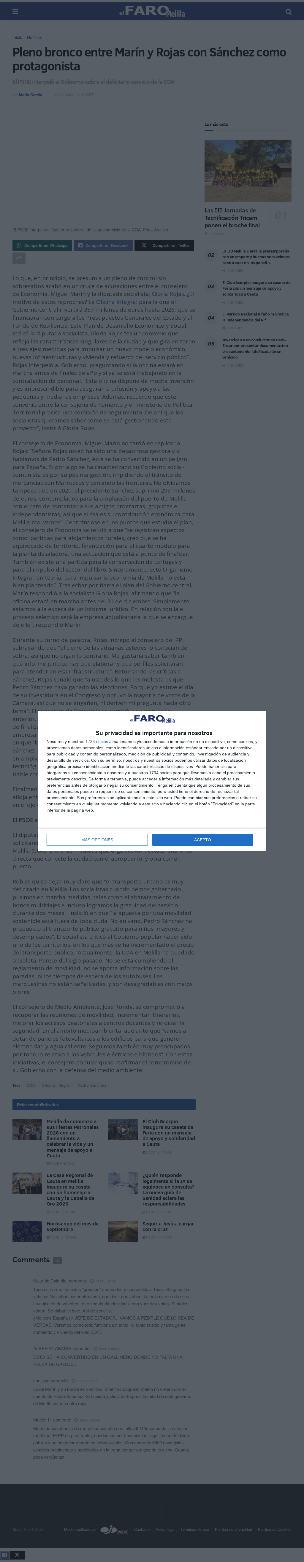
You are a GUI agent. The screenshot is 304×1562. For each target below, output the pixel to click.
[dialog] (152, 781)
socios (102, 741)
